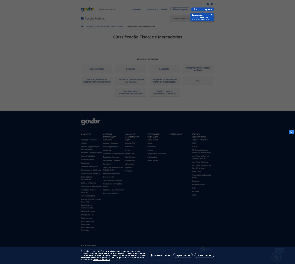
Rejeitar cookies (183, 255)
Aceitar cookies (204, 255)
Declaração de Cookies (101, 259)
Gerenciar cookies (162, 255)
